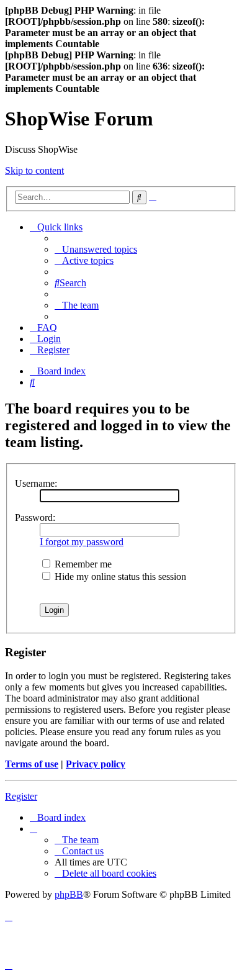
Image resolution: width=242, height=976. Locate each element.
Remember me (82, 564)
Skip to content (34, 170)
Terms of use (31, 764)
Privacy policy (95, 764)
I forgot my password (81, 541)
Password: (35, 517)
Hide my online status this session (119, 576)
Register (21, 796)
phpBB (69, 894)
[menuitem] (96, 249)
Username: (36, 483)
